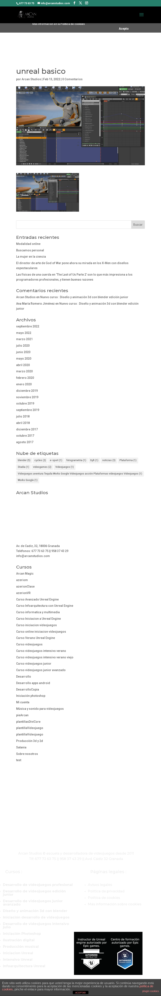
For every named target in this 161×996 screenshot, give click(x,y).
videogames (42, 467)
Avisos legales (100, 885)
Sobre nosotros (27, 754)
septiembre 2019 (27, 410)
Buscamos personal (30, 250)
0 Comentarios (72, 79)
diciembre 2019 (27, 390)
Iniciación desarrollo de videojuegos (36, 917)
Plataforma (127, 460)
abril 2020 (23, 365)
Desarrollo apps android (33, 683)
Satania (21, 747)
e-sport (56, 460)
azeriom (22, 580)
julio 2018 (23, 416)
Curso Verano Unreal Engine (35, 638)
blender (24, 460)
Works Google (28, 480)
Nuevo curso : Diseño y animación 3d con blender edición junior (84, 297)
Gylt (94, 460)
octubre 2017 (25, 435)
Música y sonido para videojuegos (40, 708)
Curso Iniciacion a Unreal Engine (38, 618)
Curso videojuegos (29, 644)
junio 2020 (23, 352)
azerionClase (25, 586)
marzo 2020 (24, 371)
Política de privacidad (106, 891)
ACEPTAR (80, 992)
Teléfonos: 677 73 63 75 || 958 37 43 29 (42, 551)
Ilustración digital (19, 940)
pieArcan (22, 715)
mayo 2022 (23, 333)
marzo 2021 (24, 339)
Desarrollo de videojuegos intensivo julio (36, 925)
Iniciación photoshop (30, 695)
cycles (40, 460)
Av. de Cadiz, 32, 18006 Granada (38, 546)
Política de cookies (72, 23)
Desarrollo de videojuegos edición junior (34, 893)
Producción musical (21, 947)
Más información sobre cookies (115, 904)
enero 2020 (24, 384)
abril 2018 (23, 423)
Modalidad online (28, 244)
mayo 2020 (23, 358)
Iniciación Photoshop (22, 934)
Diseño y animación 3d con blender (35, 911)
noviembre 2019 (27, 397)
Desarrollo (23, 676)
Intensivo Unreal (17, 960)
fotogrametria (76, 460)
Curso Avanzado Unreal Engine (37, 599)
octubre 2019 (25, 403)
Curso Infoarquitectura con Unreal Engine (44, 605)
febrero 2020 (25, 377)
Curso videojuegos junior (33, 663)
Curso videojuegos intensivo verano (41, 651)
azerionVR (23, 593)
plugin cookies (150, 991)
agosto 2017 (24, 442)
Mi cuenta (22, 702)
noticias (109, 460)
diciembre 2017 (27, 429)
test (18, 760)
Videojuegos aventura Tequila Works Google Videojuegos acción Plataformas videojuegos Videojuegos (80, 473)
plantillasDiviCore (28, 721)
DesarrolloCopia (27, 689)
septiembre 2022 (27, 326)
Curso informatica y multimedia (38, 612)
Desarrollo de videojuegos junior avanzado (33, 902)
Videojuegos (64, 467)
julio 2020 (23, 345)
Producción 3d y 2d (29, 741)
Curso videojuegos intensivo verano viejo (44, 657)
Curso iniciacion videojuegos (36, 625)
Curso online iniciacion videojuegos (41, 631)
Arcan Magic (25, 573)
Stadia (23, 467)
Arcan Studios (31, 79)
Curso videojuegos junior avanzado (41, 670)
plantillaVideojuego (29, 728)
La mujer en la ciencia (31, 256)
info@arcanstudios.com (33, 556)
